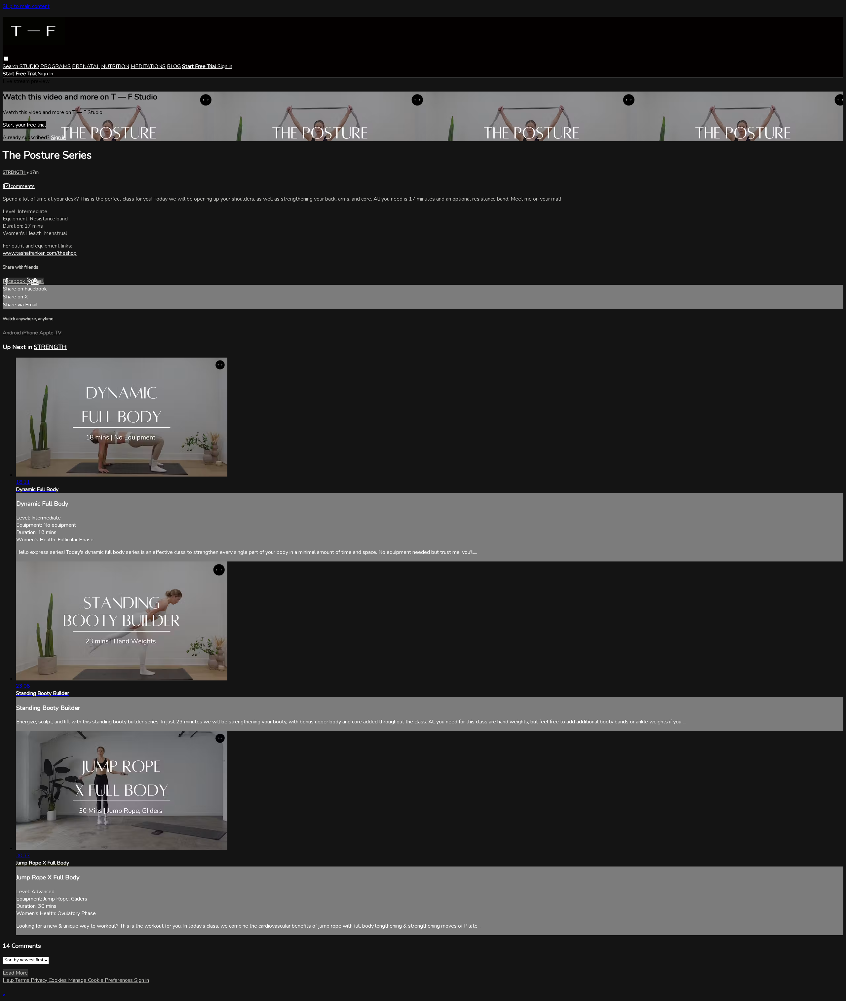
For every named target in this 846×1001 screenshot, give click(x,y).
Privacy (40, 980)
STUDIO (29, 66)
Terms (23, 980)
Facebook (14, 281)
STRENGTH (14, 172)
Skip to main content (26, 6)
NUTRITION (115, 66)
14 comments (19, 186)
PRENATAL (86, 66)
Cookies (58, 980)
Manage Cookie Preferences (101, 980)
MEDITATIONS (148, 66)
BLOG (174, 66)
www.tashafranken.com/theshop (40, 253)
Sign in (224, 66)
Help (9, 980)
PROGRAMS (55, 66)
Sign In (45, 73)
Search (11, 66)
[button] (6, 59)
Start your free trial (24, 125)
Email (37, 281)
